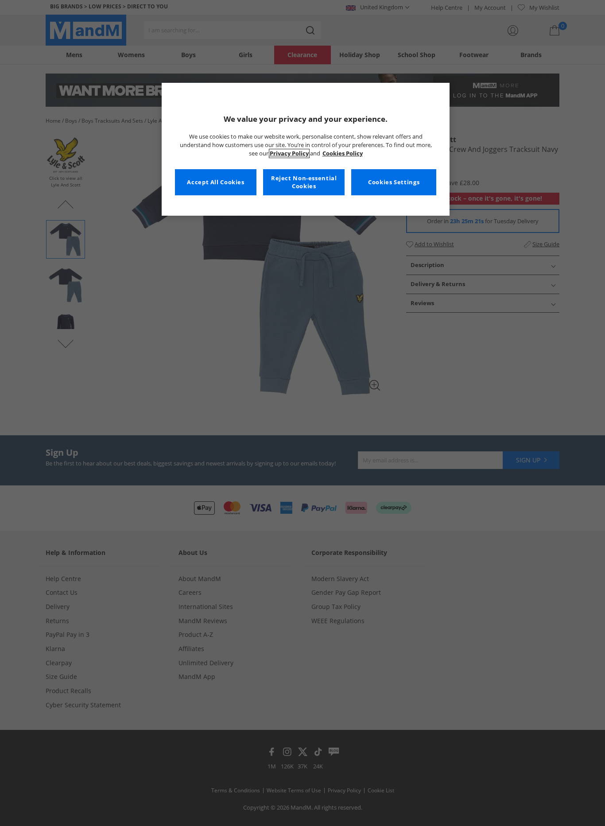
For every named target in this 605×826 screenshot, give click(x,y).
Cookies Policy (342, 153)
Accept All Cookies (215, 182)
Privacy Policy (289, 153)
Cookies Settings (393, 182)
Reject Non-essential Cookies (304, 182)
